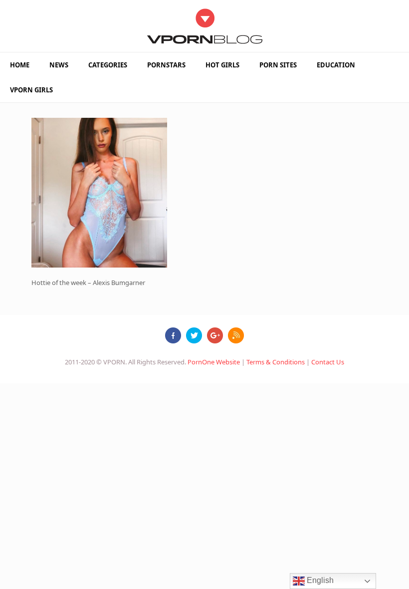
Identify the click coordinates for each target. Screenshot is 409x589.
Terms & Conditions (275, 361)
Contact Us (327, 361)
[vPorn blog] (204, 26)
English (319, 580)
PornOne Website (214, 361)
